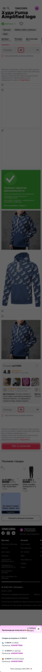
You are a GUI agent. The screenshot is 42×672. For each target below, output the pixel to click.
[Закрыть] (38, 629)
